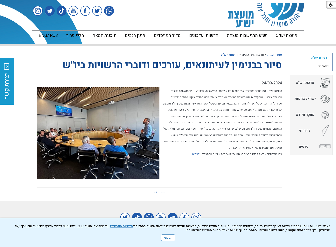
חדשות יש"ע (229, 54)
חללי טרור (75, 35)
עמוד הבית (274, 54)
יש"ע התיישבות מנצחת (247, 35)
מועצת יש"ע (286, 35)
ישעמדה (324, 66)
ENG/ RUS (48, 35)
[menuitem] (287, 35)
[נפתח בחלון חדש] (109, 11)
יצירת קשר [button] (7, 86)
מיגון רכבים (135, 35)
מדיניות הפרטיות (121, 226)
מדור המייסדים (167, 35)
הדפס (156, 192)
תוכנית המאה (104, 35)
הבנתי (168, 237)
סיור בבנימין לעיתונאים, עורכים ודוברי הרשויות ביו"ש (172, 65)
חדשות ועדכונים (203, 35)
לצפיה (196, 154)
